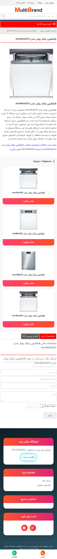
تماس (43, 557)
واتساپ (14, 557)
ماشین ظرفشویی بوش (48, 31)
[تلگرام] (24, 528)
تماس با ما (20, 2)
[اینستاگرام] (33, 528)
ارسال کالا (46, 480)
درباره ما (31, 2)
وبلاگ (39, 2)
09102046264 (28, 149)
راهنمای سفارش (44, 485)
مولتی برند (49, 2)
